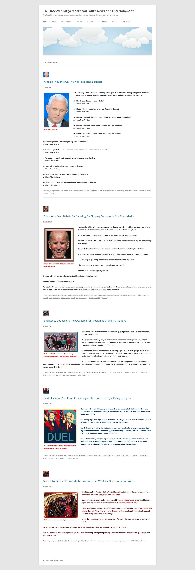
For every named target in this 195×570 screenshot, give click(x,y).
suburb (45, 298)
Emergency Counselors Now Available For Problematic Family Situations (84, 320)
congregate (92, 455)
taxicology (56, 298)
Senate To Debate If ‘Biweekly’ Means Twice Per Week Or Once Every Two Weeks (89, 481)
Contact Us (126, 22)
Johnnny (52, 193)
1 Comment (47, 87)
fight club (115, 455)
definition (96, 541)
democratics (121, 295)
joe (127, 295)
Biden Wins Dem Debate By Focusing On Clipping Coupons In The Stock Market (89, 216)
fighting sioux (144, 372)
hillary (113, 541)
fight (137, 372)
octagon (145, 455)
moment (120, 191)
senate (51, 458)
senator (56, 458)
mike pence (112, 191)
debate (88, 191)
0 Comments (47, 222)
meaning (118, 541)
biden (83, 295)
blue (87, 295)
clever (91, 295)
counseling (103, 372)
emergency (116, 372)
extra (129, 372)
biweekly (84, 541)
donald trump (105, 541)
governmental (48, 375)
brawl (91, 372)
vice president (137, 191)
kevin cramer (137, 455)
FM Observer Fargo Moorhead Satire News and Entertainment (88, 11)
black (83, 191)
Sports (79, 22)
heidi (130, 455)
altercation (85, 372)
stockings (145, 295)
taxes (50, 298)
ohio (130, 295)
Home (45, 22)
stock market (137, 295)
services (56, 375)
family (133, 372)
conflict (96, 372)
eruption (124, 372)
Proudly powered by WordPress (53, 560)
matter (105, 191)
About (114, 22)
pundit (125, 191)
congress (99, 455)
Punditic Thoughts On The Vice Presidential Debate (72, 81)
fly (92, 191)
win (77, 298)
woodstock (82, 298)
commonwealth (99, 295)
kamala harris (97, 191)
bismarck (84, 455)
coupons (108, 295)
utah (130, 191)
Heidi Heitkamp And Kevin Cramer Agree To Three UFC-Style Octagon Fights (87, 398)
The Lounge (103, 22)
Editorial (90, 22)
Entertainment (66, 22)
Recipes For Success (66, 191)
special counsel (64, 375)
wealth (73, 298)
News (54, 22)
